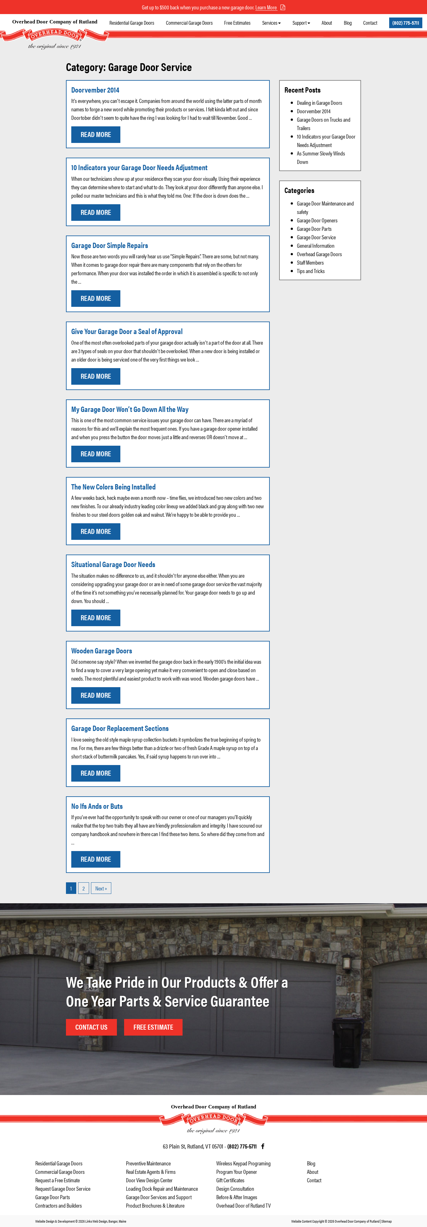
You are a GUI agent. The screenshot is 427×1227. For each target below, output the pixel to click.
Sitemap (386, 1221)
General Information (315, 245)
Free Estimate (153, 1027)
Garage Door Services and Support (159, 1197)
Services (269, 22)
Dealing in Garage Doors (319, 102)
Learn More (266, 7)
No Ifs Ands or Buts (97, 805)
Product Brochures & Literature (155, 1205)
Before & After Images (236, 1197)
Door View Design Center (149, 1180)
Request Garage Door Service (62, 1188)
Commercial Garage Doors (189, 22)
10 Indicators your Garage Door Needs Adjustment (139, 167)
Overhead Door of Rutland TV (243, 1205)
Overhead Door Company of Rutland (54, 21)
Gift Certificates (230, 1180)
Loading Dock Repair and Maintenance (162, 1188)
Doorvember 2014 (95, 89)
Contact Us (91, 1027)
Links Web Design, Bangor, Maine (105, 1221)
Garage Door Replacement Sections (120, 728)
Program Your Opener (236, 1171)
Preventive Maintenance (148, 1163)
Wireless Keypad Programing (243, 1163)
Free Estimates (237, 22)
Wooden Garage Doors (101, 650)
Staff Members (310, 262)
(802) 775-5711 (405, 22)
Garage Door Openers (317, 220)
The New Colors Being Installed (113, 486)
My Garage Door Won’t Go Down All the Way (129, 408)
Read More (96, 134)
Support (300, 22)
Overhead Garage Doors (319, 254)
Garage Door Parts (314, 228)
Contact (370, 22)
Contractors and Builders (58, 1205)
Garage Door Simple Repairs (109, 245)
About (327, 22)
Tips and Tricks (311, 271)
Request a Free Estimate (57, 1180)
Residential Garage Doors (131, 22)
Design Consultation (235, 1188)
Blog (348, 22)
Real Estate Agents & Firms (151, 1171)
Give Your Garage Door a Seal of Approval (127, 331)
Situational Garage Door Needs (113, 564)
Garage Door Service (316, 237)
